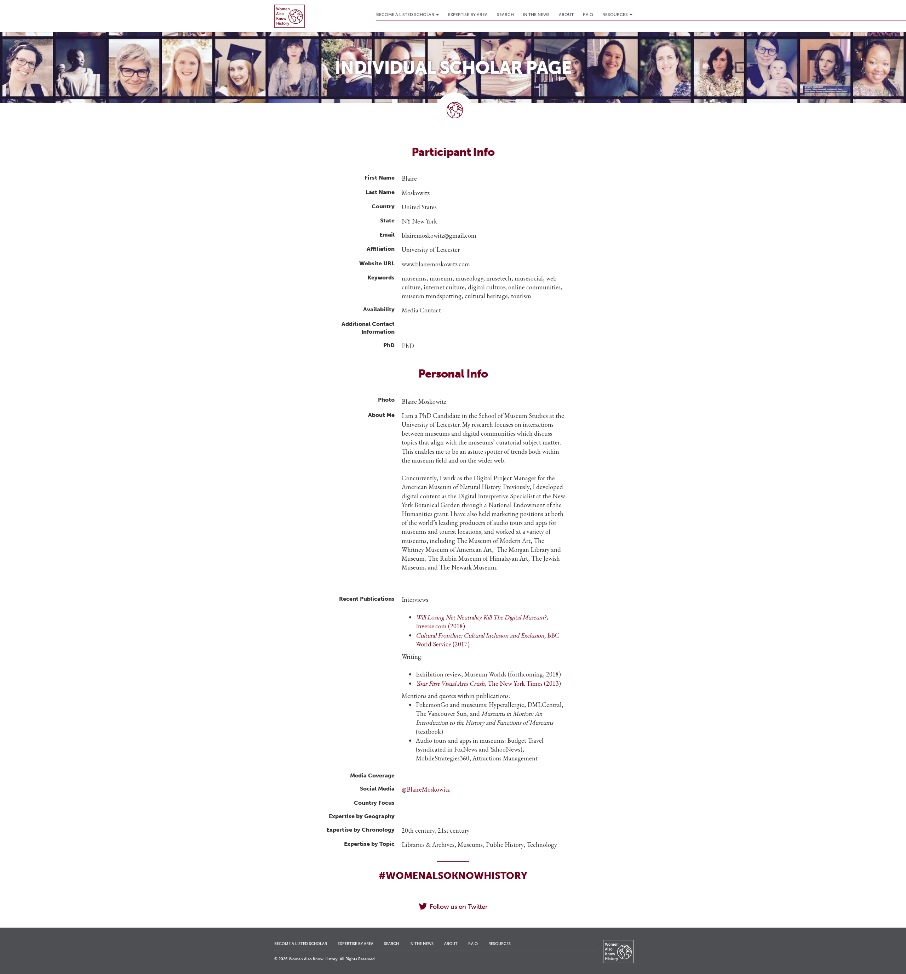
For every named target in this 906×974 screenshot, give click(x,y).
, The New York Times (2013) (488, 683)
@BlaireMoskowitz (426, 789)
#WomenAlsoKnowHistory (453, 876)
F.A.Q (588, 14)
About (566, 14)
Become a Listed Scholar (405, 14)
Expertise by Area (468, 14)
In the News (536, 14)
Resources (615, 14)
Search (505, 14)
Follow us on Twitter (458, 907)
